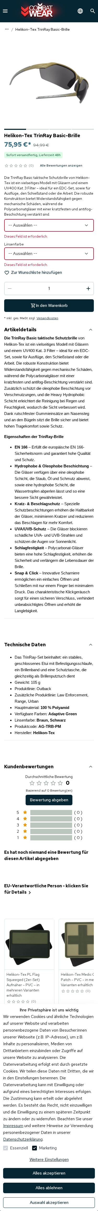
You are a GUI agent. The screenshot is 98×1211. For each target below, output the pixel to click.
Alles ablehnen (49, 1188)
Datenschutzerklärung (23, 1139)
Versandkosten (47, 318)
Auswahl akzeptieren (49, 1202)
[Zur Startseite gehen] (39, 11)
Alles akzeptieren (49, 1173)
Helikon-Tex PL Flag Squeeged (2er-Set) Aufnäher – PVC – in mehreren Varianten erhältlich (23, 985)
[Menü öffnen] (5, 11)
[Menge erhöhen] (88, 288)
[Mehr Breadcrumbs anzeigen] (6, 29)
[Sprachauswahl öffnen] (80, 11)
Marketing (48, 1148)
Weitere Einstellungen (49, 1159)
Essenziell (19, 1148)
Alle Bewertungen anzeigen (61, 165)
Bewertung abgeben (49, 800)
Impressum (13, 1125)
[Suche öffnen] (93, 11)
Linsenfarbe (14, 244)
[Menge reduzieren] (9, 288)
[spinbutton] (49, 288)
